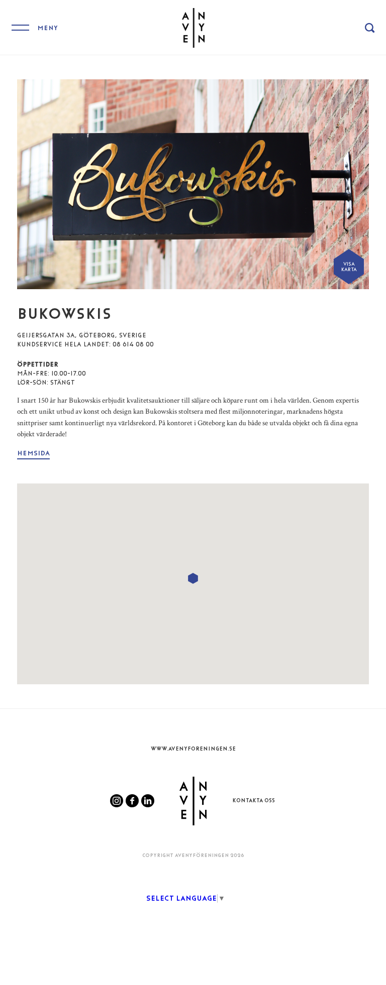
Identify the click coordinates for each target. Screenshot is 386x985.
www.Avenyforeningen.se (193, 749)
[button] (193, 578)
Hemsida (33, 453)
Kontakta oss (253, 800)
